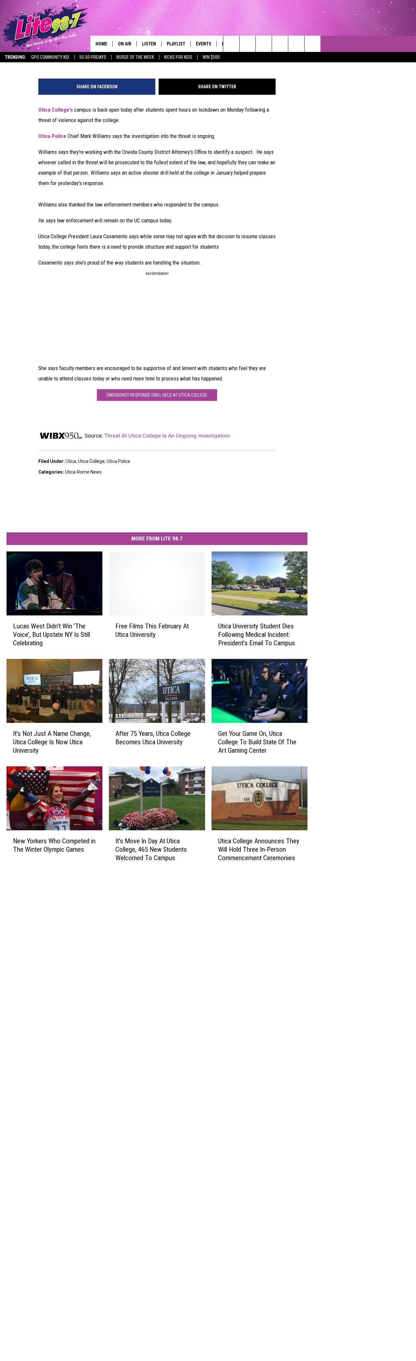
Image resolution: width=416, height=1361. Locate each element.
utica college (91, 461)
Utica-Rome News (83, 472)
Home (101, 43)
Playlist (176, 43)
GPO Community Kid (50, 57)
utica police (118, 461)
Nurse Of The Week (135, 57)
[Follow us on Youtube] (312, 44)
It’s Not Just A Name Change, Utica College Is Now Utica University (52, 741)
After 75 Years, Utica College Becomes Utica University (152, 737)
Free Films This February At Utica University (152, 630)
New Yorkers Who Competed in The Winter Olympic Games (54, 845)
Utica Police (52, 136)
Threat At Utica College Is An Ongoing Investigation (167, 435)
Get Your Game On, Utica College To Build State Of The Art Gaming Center (257, 741)
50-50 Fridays (92, 57)
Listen (149, 43)
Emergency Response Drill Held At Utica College (157, 395)
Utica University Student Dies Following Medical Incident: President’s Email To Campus (256, 634)
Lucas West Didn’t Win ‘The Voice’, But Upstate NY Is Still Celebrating (51, 634)
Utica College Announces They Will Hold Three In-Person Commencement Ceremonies (258, 849)
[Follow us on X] (296, 44)
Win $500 (211, 57)
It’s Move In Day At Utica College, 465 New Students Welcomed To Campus (151, 849)
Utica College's (55, 109)
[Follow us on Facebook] (264, 44)
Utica (71, 461)
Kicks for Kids (178, 57)
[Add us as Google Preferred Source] (247, 44)
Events (203, 43)
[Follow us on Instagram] (280, 44)
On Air (124, 43)
